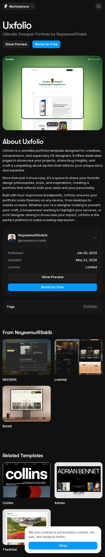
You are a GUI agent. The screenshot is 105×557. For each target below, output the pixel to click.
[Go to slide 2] (51, 124)
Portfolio (90, 307)
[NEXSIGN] (27, 360)
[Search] (98, 6)
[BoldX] (27, 407)
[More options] (95, 237)
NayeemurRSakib (71, 34)
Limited (91, 267)
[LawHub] (79, 360)
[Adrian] (79, 483)
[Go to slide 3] (54, 124)
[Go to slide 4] (56, 124)
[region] (52, 93)
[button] (16, 44)
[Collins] (27, 483)
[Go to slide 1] (48, 124)
